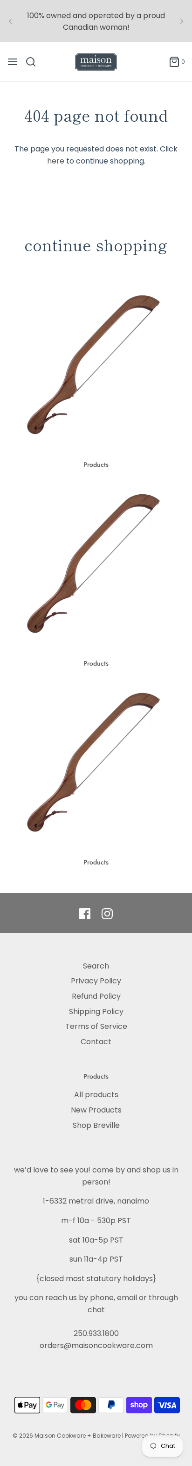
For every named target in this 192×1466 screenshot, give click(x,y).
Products (96, 464)
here (55, 161)
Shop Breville (96, 1125)
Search (96, 966)
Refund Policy (96, 996)
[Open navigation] (12, 61)
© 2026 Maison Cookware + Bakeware (67, 1436)
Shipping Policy (96, 1011)
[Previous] (10, 21)
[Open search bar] (34, 61)
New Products (96, 1110)
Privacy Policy (96, 980)
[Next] (181, 21)
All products (96, 1094)
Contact (96, 1041)
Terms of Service (96, 1026)
